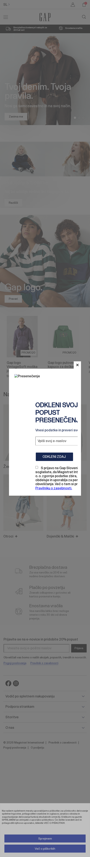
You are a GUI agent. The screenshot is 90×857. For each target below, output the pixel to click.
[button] (77, 365)
